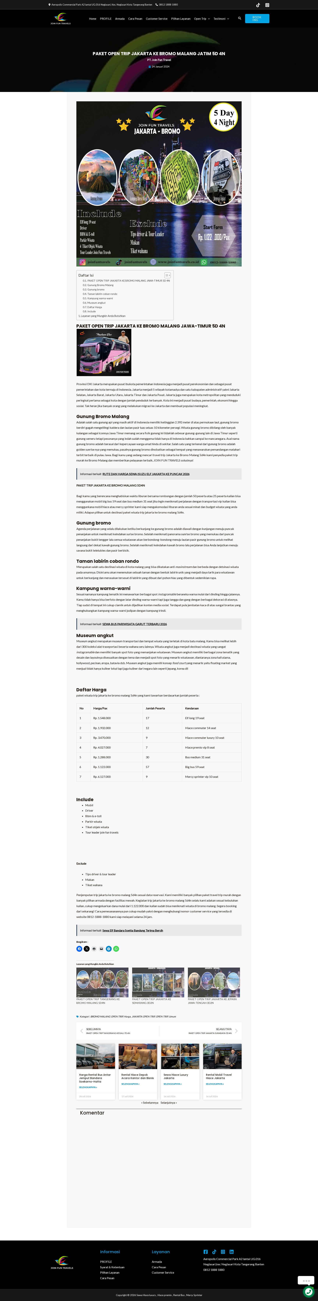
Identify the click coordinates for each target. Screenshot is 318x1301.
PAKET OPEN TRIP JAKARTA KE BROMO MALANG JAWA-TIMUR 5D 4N (128, 280)
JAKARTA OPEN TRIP (143, 1016)
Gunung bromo (96, 289)
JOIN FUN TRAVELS (167, 460)
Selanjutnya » (169, 1102)
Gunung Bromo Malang (100, 285)
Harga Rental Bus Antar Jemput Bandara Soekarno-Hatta (95, 1078)
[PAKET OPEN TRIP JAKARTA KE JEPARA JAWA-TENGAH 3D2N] (214, 982)
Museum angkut (96, 302)
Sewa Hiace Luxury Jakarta (176, 1076)
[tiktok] (258, 5)
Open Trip (200, 18)
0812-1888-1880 (98, 916)
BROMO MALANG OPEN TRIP (107, 1016)
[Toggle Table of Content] (166, 275)
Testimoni (219, 18)
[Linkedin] (231, 1252)
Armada (120, 18)
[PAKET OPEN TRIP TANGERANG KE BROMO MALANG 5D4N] (102, 982)
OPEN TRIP (162, 1016)
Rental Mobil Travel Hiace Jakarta (219, 1076)
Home (92, 18)
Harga (127, 1016)
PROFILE (106, 18)
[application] (208, 18)
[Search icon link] (239, 19)
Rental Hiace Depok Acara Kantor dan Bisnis (137, 1076)
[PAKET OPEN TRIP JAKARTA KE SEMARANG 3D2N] (158, 982)
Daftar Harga (94, 307)
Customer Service (156, 18)
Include (91, 311)
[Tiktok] (214, 1252)
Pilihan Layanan (180, 18)
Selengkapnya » (88, 1087)
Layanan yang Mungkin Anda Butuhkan (103, 315)
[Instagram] (267, 5)
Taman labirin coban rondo (102, 293)
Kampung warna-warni (100, 298)
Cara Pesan (135, 18)
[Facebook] (205, 1252)
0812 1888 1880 (213, 1269)
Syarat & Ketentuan (112, 1267)
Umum (172, 1016)
